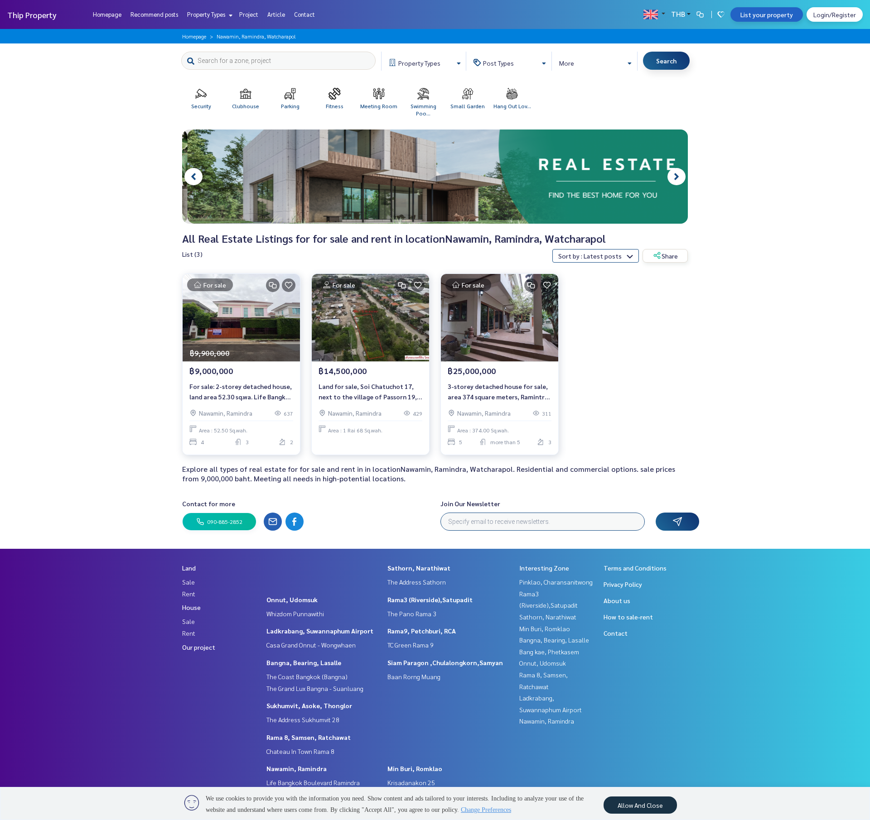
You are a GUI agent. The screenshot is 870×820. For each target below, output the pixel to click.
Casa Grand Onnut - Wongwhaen (311, 645)
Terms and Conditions (635, 568)
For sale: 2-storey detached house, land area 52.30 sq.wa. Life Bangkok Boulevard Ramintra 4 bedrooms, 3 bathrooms (241, 392)
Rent (188, 594)
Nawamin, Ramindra (296, 768)
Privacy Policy (623, 584)
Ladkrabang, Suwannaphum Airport (319, 631)
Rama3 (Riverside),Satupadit (430, 599)
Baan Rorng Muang (413, 676)
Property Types (207, 14)
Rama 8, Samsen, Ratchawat (308, 737)
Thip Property (32, 15)
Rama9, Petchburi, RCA (421, 631)
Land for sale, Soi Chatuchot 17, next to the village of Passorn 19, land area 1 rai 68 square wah (368, 392)
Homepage (107, 14)
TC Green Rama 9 (410, 645)
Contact (304, 14)
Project (248, 14)
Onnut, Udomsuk (292, 599)
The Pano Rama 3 (411, 613)
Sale (188, 582)
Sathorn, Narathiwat (418, 568)
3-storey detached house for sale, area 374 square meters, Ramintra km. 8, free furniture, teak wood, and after (498, 392)
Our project (198, 647)
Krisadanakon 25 (411, 782)
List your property (766, 14)
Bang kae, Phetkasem (549, 651)
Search (666, 61)
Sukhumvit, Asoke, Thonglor (309, 705)
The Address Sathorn (416, 582)
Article (276, 14)
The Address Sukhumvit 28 (302, 719)
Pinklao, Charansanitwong (556, 582)
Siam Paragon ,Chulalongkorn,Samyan (445, 662)
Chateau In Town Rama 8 (300, 751)
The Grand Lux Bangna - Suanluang (314, 688)
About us (617, 600)
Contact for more (208, 503)
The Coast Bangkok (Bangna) (307, 676)
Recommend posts (154, 14)
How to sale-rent (628, 617)
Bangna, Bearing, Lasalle (303, 662)
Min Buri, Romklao (414, 768)
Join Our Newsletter (470, 503)
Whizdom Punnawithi (295, 613)
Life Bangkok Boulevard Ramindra (313, 782)
